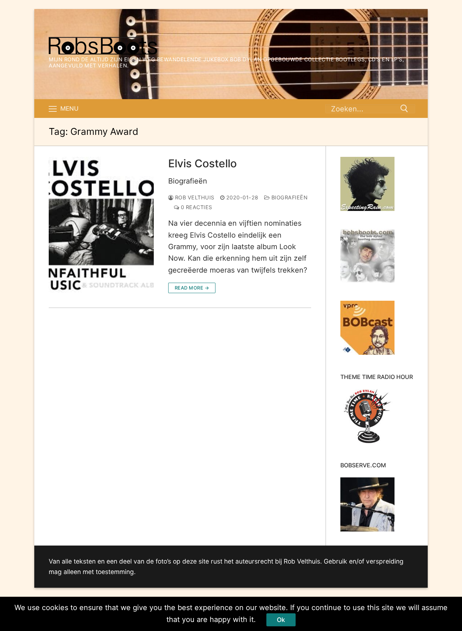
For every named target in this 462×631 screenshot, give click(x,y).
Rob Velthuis (193, 197)
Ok (281, 619)
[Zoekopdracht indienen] (404, 108)
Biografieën (187, 181)
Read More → (192, 288)
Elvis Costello (202, 163)
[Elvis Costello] (101, 225)
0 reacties (195, 207)
